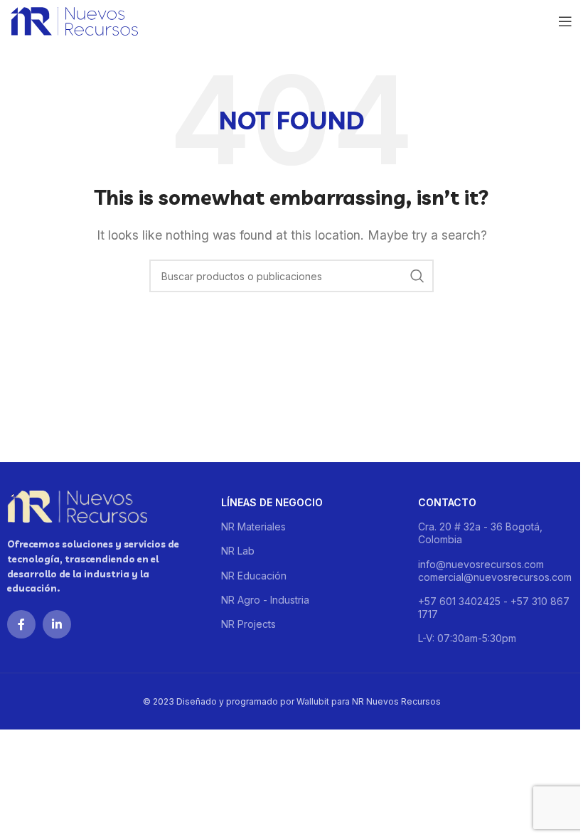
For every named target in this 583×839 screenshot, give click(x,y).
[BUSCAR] (417, 276)
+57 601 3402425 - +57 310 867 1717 (493, 607)
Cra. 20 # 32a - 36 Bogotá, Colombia (480, 532)
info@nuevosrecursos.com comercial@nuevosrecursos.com (495, 570)
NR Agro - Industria (265, 600)
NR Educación (254, 576)
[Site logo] (74, 20)
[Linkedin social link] (57, 624)
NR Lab (238, 551)
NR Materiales (253, 526)
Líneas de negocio (272, 502)
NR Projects (248, 624)
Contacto (447, 502)
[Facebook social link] (21, 624)
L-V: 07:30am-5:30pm (467, 638)
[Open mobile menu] (565, 21)
